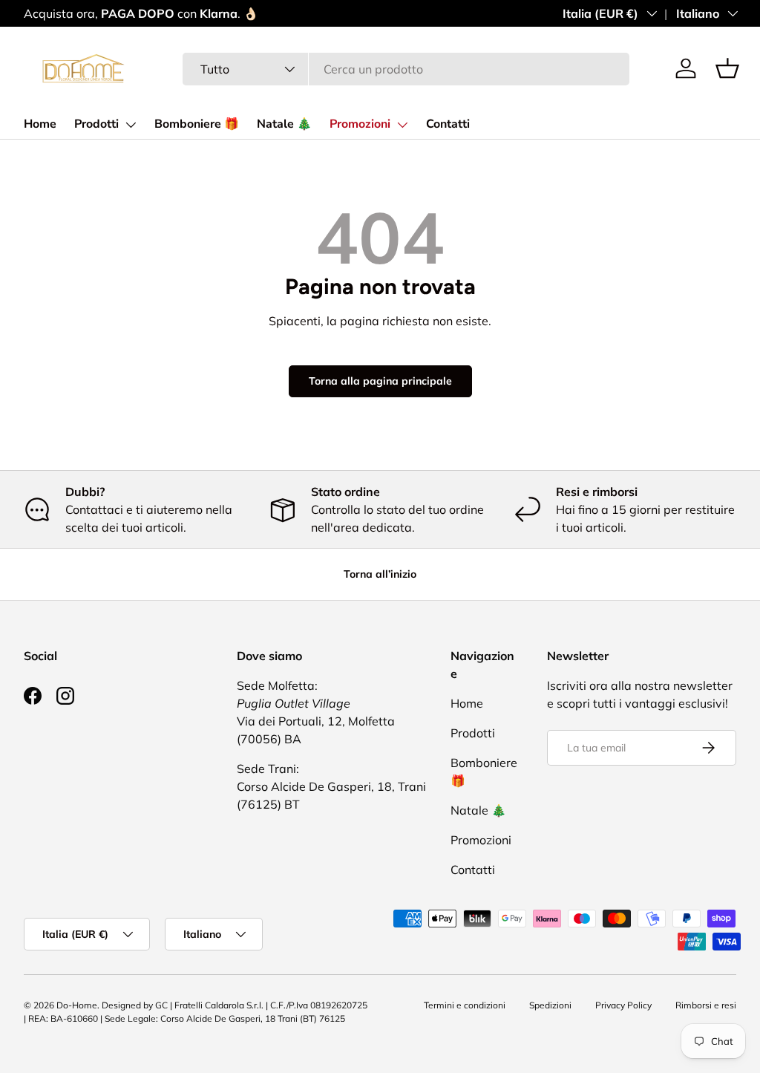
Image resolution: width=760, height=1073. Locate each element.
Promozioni (360, 124)
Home (40, 124)
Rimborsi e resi (705, 1005)
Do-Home (76, 1005)
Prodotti (96, 124)
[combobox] (406, 69)
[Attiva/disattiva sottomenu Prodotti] (131, 125)
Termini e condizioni (464, 1005)
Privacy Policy (623, 1005)
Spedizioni (550, 1005)
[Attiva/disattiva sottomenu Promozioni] (402, 125)
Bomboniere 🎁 (196, 124)
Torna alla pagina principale (380, 381)
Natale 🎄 (284, 124)
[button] (727, 68)
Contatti (448, 124)
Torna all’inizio (380, 574)
